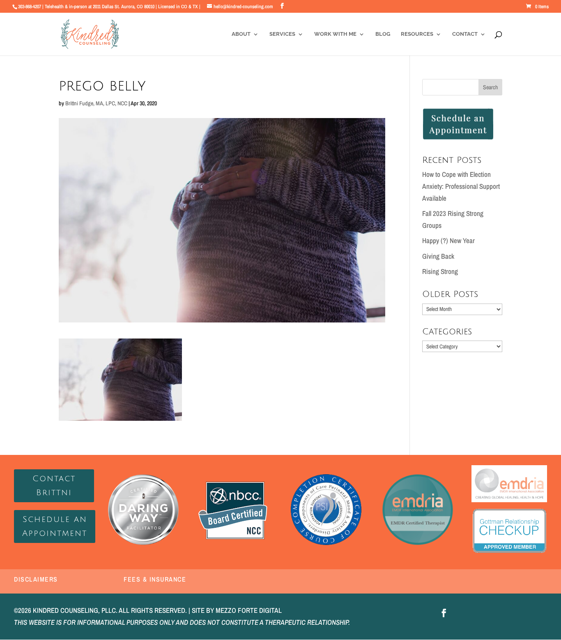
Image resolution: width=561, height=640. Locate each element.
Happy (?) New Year (448, 240)
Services (282, 34)
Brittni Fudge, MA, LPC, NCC (96, 103)
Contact (465, 34)
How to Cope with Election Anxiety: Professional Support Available (461, 186)
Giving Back (438, 256)
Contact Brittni (54, 485)
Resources (417, 34)
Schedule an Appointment (54, 526)
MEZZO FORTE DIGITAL (249, 610)
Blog (382, 34)
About (241, 34)
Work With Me (335, 34)
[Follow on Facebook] (444, 613)
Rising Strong (440, 271)
